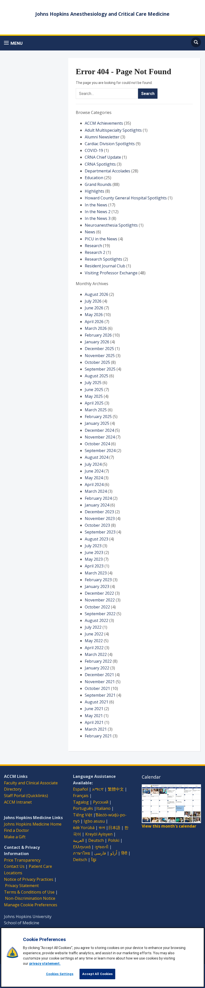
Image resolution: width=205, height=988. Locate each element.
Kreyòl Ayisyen (98, 834)
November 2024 (100, 437)
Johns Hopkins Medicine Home (33, 824)
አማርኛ (98, 789)
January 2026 (97, 342)
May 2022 (94, 640)
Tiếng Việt (82, 815)
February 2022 (98, 661)
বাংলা (102, 827)
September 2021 (100, 695)
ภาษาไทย (81, 853)
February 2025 (98, 416)
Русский (100, 802)
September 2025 (100, 369)
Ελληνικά (81, 847)
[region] (102, 957)
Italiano (103, 808)
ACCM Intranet (18, 802)
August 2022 (96, 620)
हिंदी (124, 853)
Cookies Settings (60, 974)
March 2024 (96, 491)
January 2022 (97, 668)
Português (83, 808)
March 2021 (96, 729)
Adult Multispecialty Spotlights (113, 130)
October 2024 (97, 444)
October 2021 (97, 688)
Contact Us (14, 866)
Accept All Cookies (97, 974)
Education (94, 177)
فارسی (100, 853)
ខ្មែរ (93, 859)
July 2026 (93, 301)
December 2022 (99, 593)
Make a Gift (15, 837)
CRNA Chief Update (103, 157)
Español (80, 789)
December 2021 (99, 674)
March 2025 (96, 410)
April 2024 (94, 484)
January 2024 (97, 505)
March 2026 (96, 328)
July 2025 (93, 382)
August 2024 (96, 457)
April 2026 (94, 321)
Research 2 (95, 252)
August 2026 (96, 294)
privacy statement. (44, 964)
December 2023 (99, 511)
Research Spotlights (103, 259)
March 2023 (96, 573)
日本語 (114, 827)
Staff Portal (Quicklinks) (26, 795)
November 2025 (100, 355)
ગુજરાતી (101, 847)
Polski (113, 840)
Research (93, 245)
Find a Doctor (16, 830)
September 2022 (100, 613)
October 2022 (97, 607)
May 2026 (94, 314)
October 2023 (97, 525)
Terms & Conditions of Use (29, 892)
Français (80, 795)
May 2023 (94, 559)
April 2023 (94, 566)
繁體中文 (116, 789)
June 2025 (94, 389)
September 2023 (100, 532)
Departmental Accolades (107, 171)
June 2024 (94, 471)
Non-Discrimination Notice (30, 898)
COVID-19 (94, 150)
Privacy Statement (22, 885)
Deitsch (80, 859)
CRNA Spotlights (100, 164)
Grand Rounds (98, 184)
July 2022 (93, 627)
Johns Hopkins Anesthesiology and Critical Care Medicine (102, 14)
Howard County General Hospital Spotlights (126, 198)
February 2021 (98, 736)
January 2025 (97, 423)
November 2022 (100, 600)
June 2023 (94, 552)
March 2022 (96, 654)
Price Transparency (22, 860)
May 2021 (94, 715)
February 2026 (98, 335)
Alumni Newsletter (102, 137)
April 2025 (94, 403)
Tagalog (81, 802)
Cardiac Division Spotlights (110, 143)
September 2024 (100, 450)
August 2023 (96, 539)
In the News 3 (97, 218)
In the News (96, 205)
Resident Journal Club (105, 266)
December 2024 (99, 430)
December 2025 (99, 348)
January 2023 (97, 586)
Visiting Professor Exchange (111, 273)
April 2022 (94, 647)
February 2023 (98, 579)
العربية (78, 840)
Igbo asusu (94, 821)
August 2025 (96, 376)
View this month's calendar (169, 826)
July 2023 (93, 545)
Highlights (94, 191)
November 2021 (100, 681)
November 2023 (100, 518)
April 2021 (94, 722)
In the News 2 (97, 211)
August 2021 (96, 702)
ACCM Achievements (104, 123)
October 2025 (97, 362)
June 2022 (94, 634)
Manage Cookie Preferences (30, 905)
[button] (13, 43)
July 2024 (93, 464)
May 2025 (94, 396)
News (90, 232)
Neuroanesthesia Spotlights (111, 225)
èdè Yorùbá (83, 827)
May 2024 (94, 478)
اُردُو (113, 853)
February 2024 (98, 498)
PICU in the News (101, 239)
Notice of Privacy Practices (28, 879)
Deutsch (96, 840)
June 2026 (94, 308)
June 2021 (94, 708)
